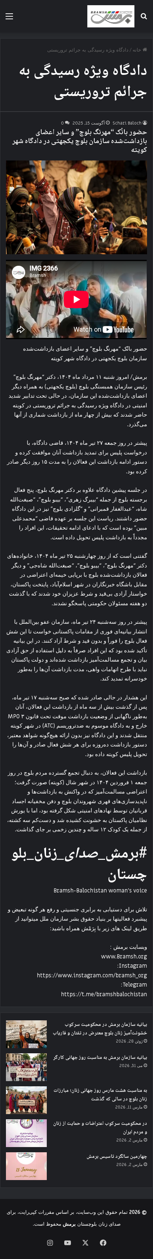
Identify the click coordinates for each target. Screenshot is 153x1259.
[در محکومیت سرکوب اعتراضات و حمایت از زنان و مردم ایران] (26, 1133)
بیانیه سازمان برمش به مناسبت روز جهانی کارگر (100, 1057)
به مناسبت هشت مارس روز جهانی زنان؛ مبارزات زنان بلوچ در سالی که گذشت (100, 1095)
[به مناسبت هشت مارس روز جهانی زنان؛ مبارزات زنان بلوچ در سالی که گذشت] (26, 1100)
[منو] (9, 19)
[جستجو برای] (143, 19)
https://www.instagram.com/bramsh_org (92, 975)
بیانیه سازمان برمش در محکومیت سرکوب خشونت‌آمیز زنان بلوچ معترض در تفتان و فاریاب (100, 1029)
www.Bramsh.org (124, 956)
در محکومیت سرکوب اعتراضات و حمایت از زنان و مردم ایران (100, 1128)
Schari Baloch (127, 123)
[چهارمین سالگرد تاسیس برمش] (26, 1166)
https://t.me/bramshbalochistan (104, 994)
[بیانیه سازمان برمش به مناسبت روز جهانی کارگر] (26, 1067)
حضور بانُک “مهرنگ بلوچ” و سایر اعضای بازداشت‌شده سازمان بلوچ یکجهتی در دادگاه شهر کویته (79, 141)
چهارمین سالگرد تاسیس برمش (117, 1156)
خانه (138, 50)
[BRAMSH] (110, 16)
